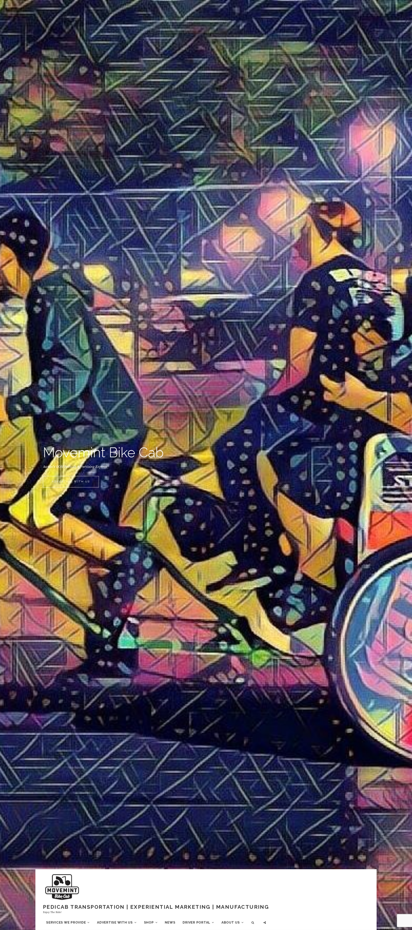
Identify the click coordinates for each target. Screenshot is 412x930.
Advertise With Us (75, 484)
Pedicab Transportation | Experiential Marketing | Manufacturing (156, 907)
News (170, 922)
